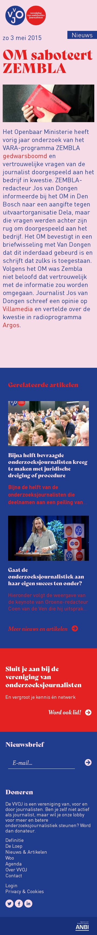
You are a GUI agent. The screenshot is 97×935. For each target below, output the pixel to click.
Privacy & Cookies (24, 891)
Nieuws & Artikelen (26, 852)
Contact (13, 875)
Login (11, 885)
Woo (9, 858)
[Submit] (88, 762)
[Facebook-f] (19, 904)
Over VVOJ (16, 869)
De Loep (13, 846)
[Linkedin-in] (28, 904)
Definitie (14, 840)
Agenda (13, 864)
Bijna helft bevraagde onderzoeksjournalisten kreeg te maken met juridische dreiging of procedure (47, 465)
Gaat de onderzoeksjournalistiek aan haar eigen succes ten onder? (46, 576)
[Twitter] (9, 904)
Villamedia (18, 308)
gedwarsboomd (25, 155)
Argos (11, 325)
